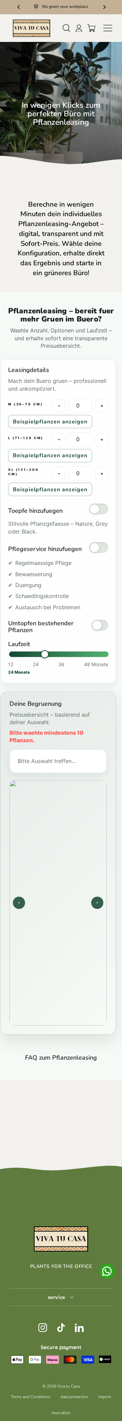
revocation (61, 1413)
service (57, 1297)
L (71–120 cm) (25, 438)
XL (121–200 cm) (23, 472)
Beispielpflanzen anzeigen (50, 421)
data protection (74, 1397)
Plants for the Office (61, 1266)
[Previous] (18, 6)
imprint (104, 1397)
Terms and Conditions (30, 1397)
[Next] (103, 6)
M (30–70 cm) (25, 404)
